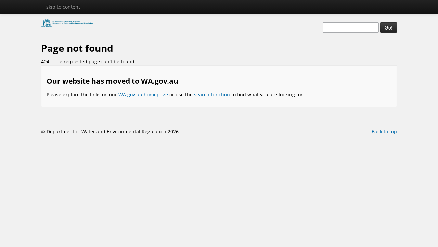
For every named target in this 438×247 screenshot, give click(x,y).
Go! (388, 27)
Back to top (384, 131)
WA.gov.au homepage (143, 94)
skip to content (63, 6)
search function (212, 94)
